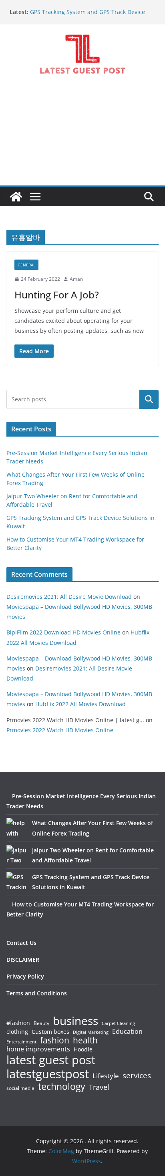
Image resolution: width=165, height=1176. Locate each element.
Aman (76, 279)
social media (20, 1088)
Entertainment (21, 1042)
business (75, 1020)
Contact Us (21, 942)
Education (127, 1031)
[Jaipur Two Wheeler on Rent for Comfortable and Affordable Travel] (16, 855)
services (137, 1075)
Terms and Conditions (36, 993)
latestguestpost (47, 1074)
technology (61, 1086)
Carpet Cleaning (118, 1023)
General (26, 265)
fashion (54, 1040)
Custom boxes (50, 1032)
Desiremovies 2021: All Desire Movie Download (69, 596)
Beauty (41, 1024)
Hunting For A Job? (56, 294)
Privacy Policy (25, 976)
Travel (99, 1087)
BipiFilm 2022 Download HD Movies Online (63, 632)
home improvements (38, 1049)
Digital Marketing (91, 1032)
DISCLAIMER (22, 959)
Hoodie (83, 1049)
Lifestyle (106, 1076)
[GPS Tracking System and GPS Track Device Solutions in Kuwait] (16, 882)
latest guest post (50, 1060)
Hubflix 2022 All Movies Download (80, 704)
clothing (17, 1032)
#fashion (18, 1022)
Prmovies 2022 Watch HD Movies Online (59, 730)
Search (149, 399)
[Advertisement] (82, 137)
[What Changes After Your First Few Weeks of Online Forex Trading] (16, 828)
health (85, 1040)
